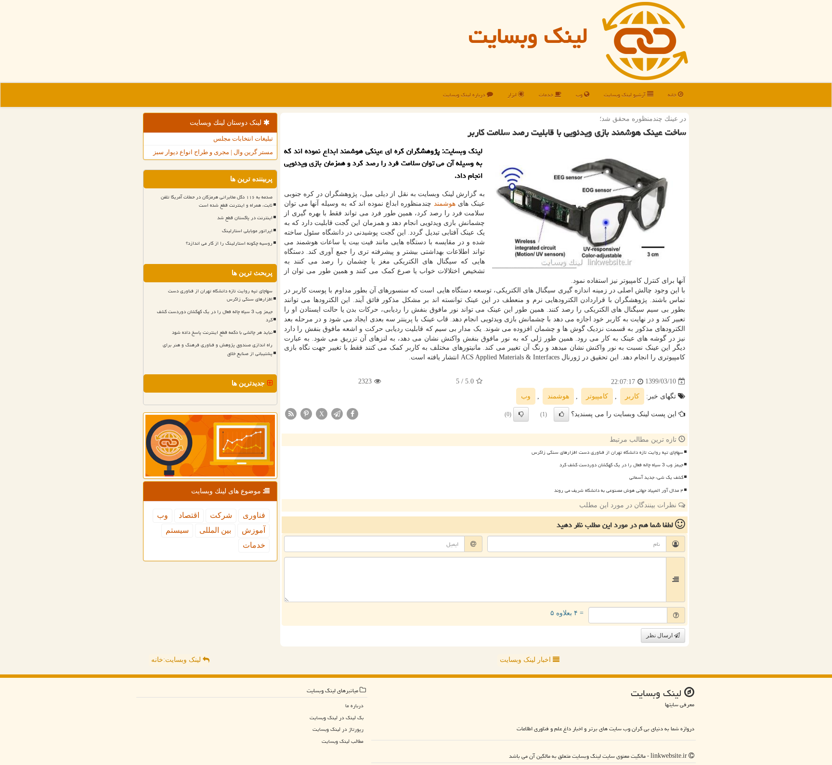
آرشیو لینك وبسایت (625, 95)
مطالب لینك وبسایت (343, 741)
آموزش (253, 530)
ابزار (512, 95)
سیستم (177, 530)
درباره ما (354, 705)
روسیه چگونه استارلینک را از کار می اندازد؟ (229, 243)
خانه (673, 95)
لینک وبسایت (528, 35)
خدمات (547, 95)
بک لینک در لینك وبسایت (337, 717)
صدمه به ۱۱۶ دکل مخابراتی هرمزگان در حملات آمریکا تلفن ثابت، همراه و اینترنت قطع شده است (217, 201)
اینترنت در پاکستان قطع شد (245, 218)
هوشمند (444, 203)
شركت (221, 515)
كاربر (632, 396)
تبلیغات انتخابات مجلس (243, 138)
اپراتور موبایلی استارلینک (247, 231)
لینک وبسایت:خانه (177, 659)
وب (580, 95)
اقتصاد (189, 515)
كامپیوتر (597, 396)
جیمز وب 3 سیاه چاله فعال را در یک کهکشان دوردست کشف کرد (621, 465)
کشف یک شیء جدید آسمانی (656, 477)
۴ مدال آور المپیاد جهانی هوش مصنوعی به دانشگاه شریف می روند (618, 490)
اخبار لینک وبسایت (526, 659)
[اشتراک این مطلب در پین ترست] (306, 413)
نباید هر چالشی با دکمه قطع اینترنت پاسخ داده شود (222, 332)
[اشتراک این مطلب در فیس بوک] (352, 413)
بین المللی (215, 530)
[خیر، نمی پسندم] (521, 414)
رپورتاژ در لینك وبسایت (338, 729)
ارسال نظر (660, 635)
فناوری (254, 515)
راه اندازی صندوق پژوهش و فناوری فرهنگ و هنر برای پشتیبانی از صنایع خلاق (218, 349)
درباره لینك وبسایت (465, 95)
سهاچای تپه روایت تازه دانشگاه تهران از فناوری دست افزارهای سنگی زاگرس (607, 452)
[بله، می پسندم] (561, 414)
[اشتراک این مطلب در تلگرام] (337, 413)
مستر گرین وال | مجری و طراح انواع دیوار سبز (213, 152)
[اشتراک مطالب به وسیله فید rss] (291, 413)
